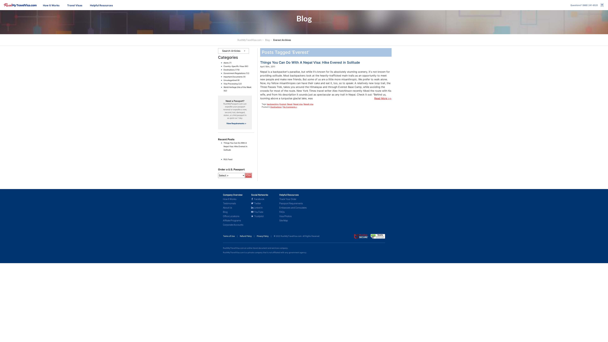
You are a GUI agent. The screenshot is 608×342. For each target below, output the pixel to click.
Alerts (226, 63)
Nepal (289, 104)
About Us (227, 207)
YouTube (258, 212)
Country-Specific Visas (234, 66)
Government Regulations (234, 73)
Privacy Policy (263, 236)
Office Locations (231, 216)
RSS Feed (228, 159)
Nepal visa (298, 104)
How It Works (51, 5)
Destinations (229, 70)
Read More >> (383, 98)
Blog (267, 40)
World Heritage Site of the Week (237, 87)
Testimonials (229, 203)
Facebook (259, 199)
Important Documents (233, 77)
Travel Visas (74, 5)
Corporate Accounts (233, 225)
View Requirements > (236, 123)
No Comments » (290, 107)
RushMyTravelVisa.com (250, 40)
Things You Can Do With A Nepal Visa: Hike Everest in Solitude (235, 146)
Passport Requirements (291, 203)
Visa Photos (285, 216)
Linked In (258, 207)
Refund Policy (246, 236)
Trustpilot (259, 216)
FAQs (282, 212)
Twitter (257, 203)
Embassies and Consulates (293, 207)
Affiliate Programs (232, 220)
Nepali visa (308, 104)
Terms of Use (229, 236)
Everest (282, 104)
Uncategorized (230, 80)
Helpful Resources (101, 5)
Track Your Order (287, 199)
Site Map (283, 220)
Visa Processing (231, 83)
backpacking (273, 104)
